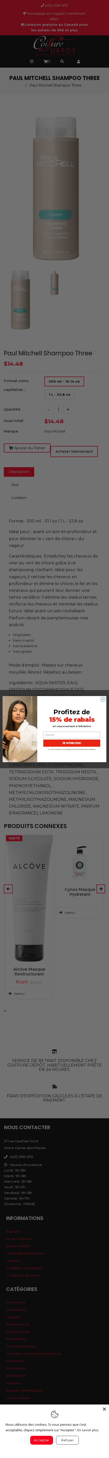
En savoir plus (88, 1430)
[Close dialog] (103, 699)
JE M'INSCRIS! (71, 743)
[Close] (104, 1409)
